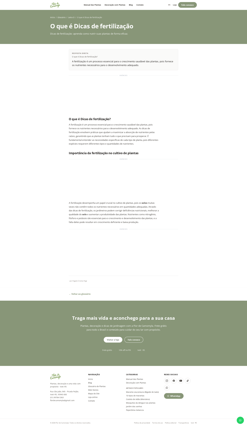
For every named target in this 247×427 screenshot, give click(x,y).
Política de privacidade (142, 423)
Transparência (183, 423)
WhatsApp (175, 396)
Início (52, 17)
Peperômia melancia (135, 410)
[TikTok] (188, 381)
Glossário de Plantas (97, 386)
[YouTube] (181, 381)
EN (169, 5)
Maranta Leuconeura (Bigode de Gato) (142, 392)
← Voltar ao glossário (80, 294)
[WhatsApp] (167, 388)
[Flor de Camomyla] (55, 5)
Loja (175, 5)
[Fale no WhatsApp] (240, 420)
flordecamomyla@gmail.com (62, 400)
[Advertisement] (123, 95)
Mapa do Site (93, 393)
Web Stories (93, 390)
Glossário (61, 17)
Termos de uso (157, 423)
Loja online (93, 397)
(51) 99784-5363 (57, 397)
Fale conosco (187, 5)
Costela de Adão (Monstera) (138, 399)
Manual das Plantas (92, 5)
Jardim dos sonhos (134, 406)
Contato (140, 5)
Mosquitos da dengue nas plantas (140, 403)
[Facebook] (174, 381)
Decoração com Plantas (115, 5)
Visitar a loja (113, 339)
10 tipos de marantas (135, 395)
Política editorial (170, 423)
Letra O (71, 17)
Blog (131, 5)
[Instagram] (167, 381)
